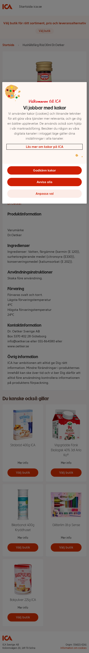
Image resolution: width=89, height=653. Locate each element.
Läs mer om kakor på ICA (44, 147)
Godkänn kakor (44, 170)
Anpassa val (45, 194)
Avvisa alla (44, 182)
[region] (44, 143)
